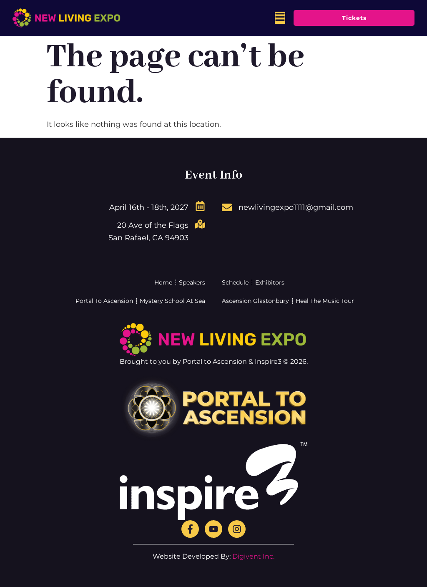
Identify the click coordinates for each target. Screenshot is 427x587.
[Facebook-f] (190, 529)
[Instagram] (237, 529)
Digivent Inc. (253, 556)
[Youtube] (213, 529)
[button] (280, 18)
